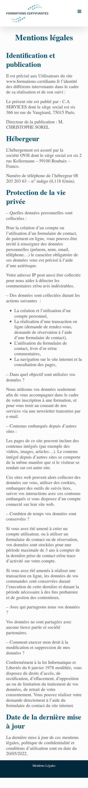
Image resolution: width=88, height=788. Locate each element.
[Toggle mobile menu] (80, 11)
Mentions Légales (44, 765)
